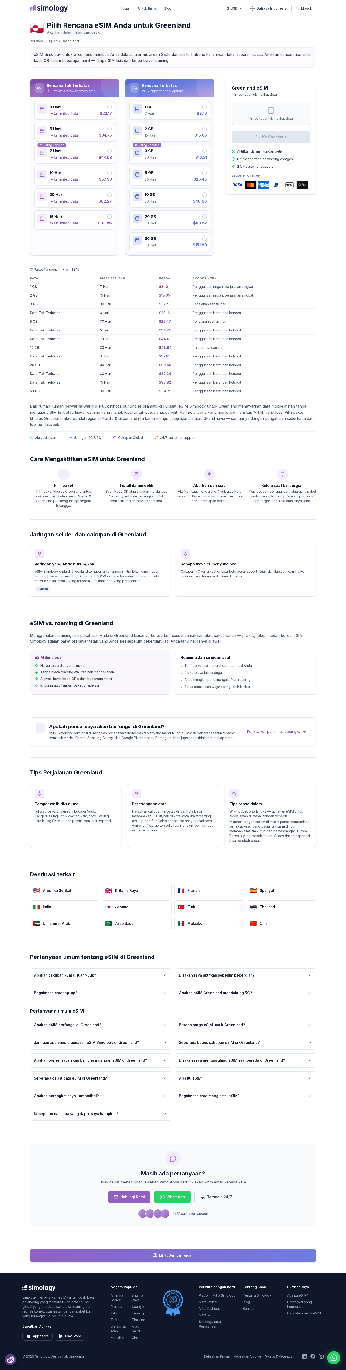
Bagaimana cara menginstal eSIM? (209, 1095)
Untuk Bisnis (147, 8)
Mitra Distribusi (210, 1308)
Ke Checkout (274, 137)
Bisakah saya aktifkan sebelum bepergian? (217, 975)
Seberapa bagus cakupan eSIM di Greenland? (219, 1042)
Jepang (138, 1313)
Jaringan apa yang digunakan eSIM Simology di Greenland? (86, 1042)
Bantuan (249, 1308)
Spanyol (138, 1307)
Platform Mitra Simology (217, 1295)
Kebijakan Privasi (217, 1356)
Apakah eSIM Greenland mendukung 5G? (215, 992)
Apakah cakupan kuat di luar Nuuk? (65, 975)
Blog (167, 8)
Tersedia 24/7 (219, 1197)
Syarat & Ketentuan (279, 1356)
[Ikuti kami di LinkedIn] (304, 1356)
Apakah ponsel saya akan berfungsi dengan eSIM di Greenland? (90, 1060)
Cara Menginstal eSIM (304, 1313)
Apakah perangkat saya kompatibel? (66, 1095)
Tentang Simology (257, 1295)
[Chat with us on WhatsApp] (333, 1357)
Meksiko (117, 1338)
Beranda (36, 41)
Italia (114, 1313)
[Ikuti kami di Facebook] (312, 1356)
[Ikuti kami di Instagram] (321, 1356)
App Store (41, 1336)
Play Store (73, 1336)
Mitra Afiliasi (208, 1302)
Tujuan (125, 8)
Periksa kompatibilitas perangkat (274, 732)
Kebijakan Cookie (247, 1356)
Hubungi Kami (132, 1197)
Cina (135, 1338)
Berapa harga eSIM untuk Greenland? (212, 1024)
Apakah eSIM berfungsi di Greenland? (67, 1024)
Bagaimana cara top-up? (55, 992)
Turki (114, 1320)
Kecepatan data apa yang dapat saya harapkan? (76, 1113)
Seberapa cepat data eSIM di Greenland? (70, 1078)
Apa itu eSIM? (191, 1078)
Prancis (116, 1307)
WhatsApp (175, 1197)
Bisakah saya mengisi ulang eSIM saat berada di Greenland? (232, 1060)
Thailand (138, 1320)
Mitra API (205, 1315)
